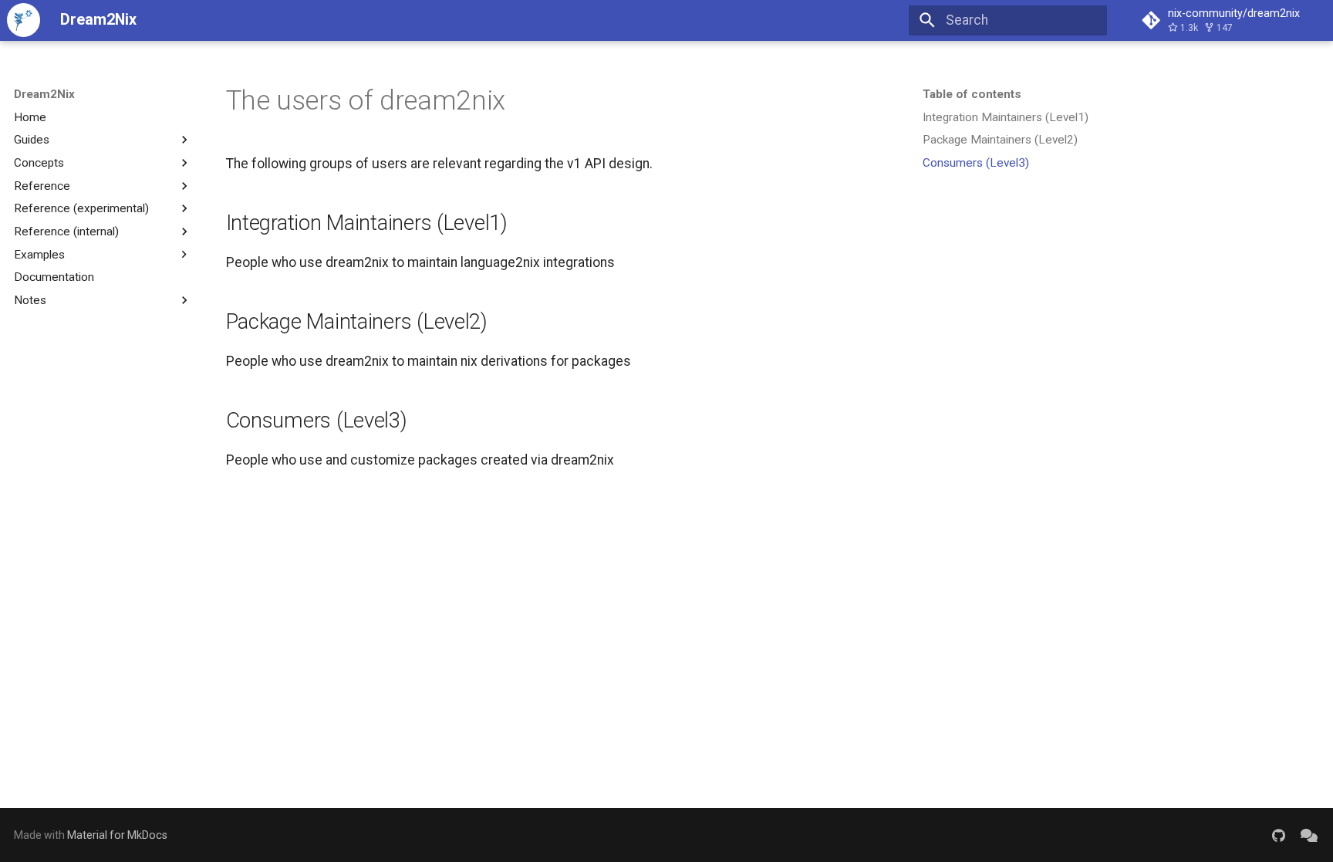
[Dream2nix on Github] (1278, 834)
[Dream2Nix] (23, 20)
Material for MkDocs (117, 835)
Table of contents (972, 94)
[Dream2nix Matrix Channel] (1309, 834)
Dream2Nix (44, 94)
